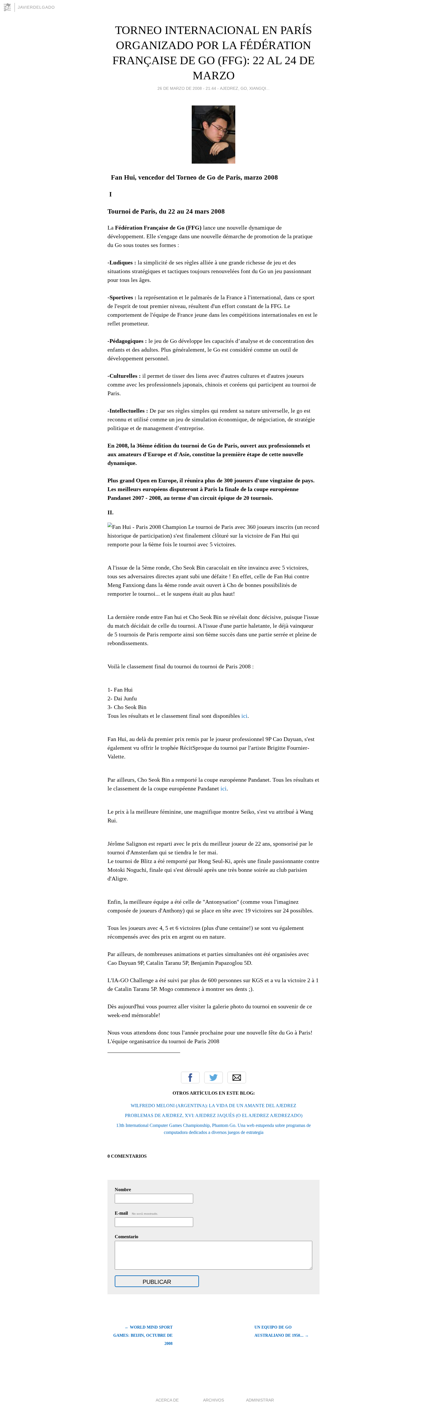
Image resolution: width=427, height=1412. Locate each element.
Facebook (190, 1077)
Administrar (260, 1400)
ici (244, 716)
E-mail (136, 1213)
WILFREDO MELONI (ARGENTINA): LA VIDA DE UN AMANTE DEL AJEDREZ (213, 1105)
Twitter (213, 1077)
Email (236, 1077)
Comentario (126, 1236)
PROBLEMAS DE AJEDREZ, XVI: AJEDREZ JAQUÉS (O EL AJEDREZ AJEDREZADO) (213, 1115)
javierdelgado (36, 7)
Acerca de (167, 1400)
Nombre (123, 1189)
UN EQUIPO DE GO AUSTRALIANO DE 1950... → (281, 1331)
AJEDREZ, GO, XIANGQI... (245, 88)
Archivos (213, 1400)
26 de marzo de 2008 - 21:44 (186, 88)
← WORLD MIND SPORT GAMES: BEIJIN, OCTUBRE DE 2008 (143, 1335)
